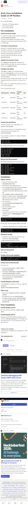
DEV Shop (20, 491)
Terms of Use (22, 493)
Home (5, 485)
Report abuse (19, 349)
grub (5, 265)
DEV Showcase (17, 489)
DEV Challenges (11, 485)
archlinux (3, 18)
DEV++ (17, 485)
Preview (12, 345)
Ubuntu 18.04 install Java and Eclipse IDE (11, 425)
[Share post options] (25, 503)
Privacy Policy (15, 493)
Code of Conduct (10, 349)
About (23, 489)
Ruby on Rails (13, 497)
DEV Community (6, 482)
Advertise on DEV (21, 487)
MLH (25, 491)
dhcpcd (19, 53)
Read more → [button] (14, 392)
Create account (22, 1)
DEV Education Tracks (6, 487)
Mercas (6, 5)
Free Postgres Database (12, 491)
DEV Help (15, 487)
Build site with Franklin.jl (9, 419)
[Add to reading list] (15, 503)
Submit (5, 345)
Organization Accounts (8, 489)
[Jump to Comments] (9, 503)
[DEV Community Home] (5, 2)
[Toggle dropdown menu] (26, 354)
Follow (14, 404)
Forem (7, 495)
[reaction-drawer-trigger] (3, 503)
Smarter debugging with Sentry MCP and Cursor (11, 376)
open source (14, 495)
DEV (7, 496)
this (10, 320)
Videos (21, 485)
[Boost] (21, 503)
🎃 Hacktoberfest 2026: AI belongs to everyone (11, 462)
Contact (4, 491)
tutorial (9, 18)
